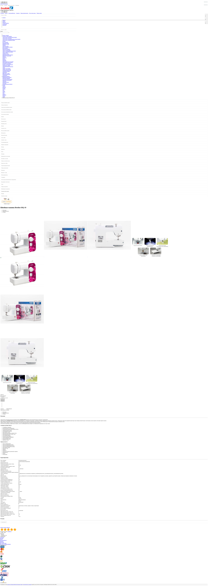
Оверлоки (4, 81)
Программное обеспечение (8, 62)
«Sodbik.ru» (9, 531)
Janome (4, 91)
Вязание (4, 45)
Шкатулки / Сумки (6, 73)
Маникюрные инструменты (8, 54)
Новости (4, 22)
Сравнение (2, 399)
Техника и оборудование (5, 191)
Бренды (4, 20)
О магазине (5, 24)
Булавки (4, 41)
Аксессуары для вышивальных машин (10, 37)
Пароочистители (6, 82)
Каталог (4, 17)
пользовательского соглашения (27, 584)
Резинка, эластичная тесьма (8, 64)
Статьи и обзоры (6, 23)
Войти (1, 3)
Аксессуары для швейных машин (9, 40)
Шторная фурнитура (6, 74)
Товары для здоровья (6, 68)
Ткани (4, 67)
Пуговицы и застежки (7, 63)
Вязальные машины (6, 78)
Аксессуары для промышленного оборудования (11, 39)
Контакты (4, 25)
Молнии (4, 56)
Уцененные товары (6, 71)
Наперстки (5, 57)
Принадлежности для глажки (8, 61)
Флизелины (5, 72)
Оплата (6, 13)
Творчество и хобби (6, 65)
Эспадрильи (5, 75)
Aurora (4, 86)
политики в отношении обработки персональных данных (14, 584)
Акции (4, 21)
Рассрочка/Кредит (12, 13)
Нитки (4, 58)
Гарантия (5, 5)
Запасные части (5, 46)
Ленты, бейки (5, 52)
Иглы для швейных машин (8, 47)
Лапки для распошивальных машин (9, 50)
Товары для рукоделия (7, 69)
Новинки (4, 59)
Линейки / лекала (6, 53)
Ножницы (4, 60)
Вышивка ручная (6, 44)
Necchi (4, 95)
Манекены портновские (7, 80)
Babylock (4, 87)
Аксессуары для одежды (7, 38)
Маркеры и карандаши (7, 55)
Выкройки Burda (6, 43)
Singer (4, 96)
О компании (17, 5)
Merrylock (4, 94)
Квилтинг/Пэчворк (4, 135)
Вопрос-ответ (39, 13)
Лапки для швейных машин (8, 51)
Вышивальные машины (7, 77)
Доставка (1, 5)
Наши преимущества (11, 5)
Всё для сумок (5, 42)
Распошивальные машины (7, 84)
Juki (3, 92)
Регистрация (5, 3)
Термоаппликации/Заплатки (8, 66)
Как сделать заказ (32, 13)
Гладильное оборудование (7, 79)
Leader (4, 93)
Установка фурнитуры (7, 70)
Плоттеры (4, 83)
